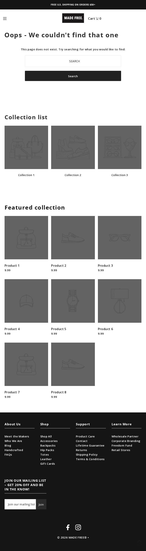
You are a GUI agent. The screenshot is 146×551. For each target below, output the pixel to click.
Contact (82, 441)
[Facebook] (68, 528)
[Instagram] (78, 528)
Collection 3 (119, 175)
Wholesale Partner (125, 436)
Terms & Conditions (90, 459)
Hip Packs (47, 450)
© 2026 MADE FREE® (72, 537)
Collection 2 (73, 175)
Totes (44, 454)
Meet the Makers (17, 436)
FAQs (8, 454)
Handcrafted (14, 450)
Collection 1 (26, 175)
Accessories (49, 441)
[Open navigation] (30, 18)
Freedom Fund (122, 445)
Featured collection (35, 207)
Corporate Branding (126, 441)
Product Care (85, 436)
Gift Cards (47, 463)
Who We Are (13, 441)
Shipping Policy (87, 454)
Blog (8, 445)
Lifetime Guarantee (90, 445)
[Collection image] (26, 168)
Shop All (46, 436)
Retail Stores (121, 450)
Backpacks (48, 445)
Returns (81, 450)
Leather (46, 459)
